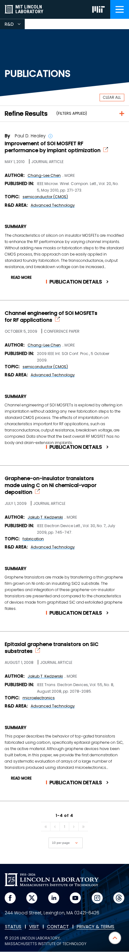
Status (13, 926)
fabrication (33, 539)
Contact (58, 926)
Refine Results (26, 113)
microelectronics (39, 698)
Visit (34, 926)
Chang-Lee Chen (44, 175)
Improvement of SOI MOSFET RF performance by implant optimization (53, 147)
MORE (69, 175)
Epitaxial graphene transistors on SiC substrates (52, 648)
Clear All (112, 97)
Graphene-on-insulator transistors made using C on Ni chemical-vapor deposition (50, 485)
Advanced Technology (53, 205)
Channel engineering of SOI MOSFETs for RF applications (51, 317)
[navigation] (119, 9)
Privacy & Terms (95, 926)
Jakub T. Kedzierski (45, 517)
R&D (15, 25)
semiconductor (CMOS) (45, 196)
